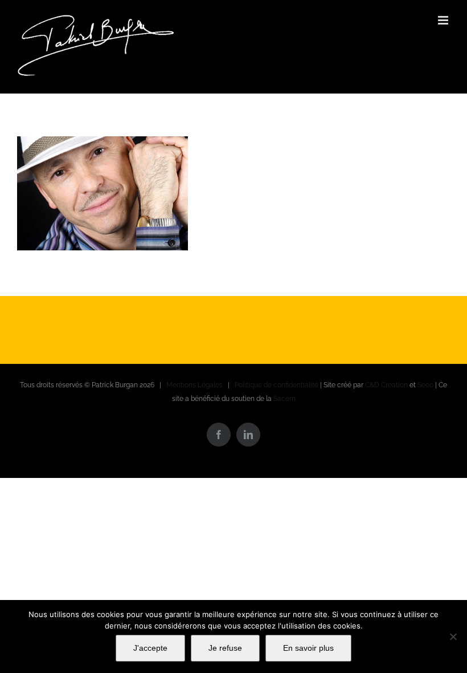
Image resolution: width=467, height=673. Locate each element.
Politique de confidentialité (276, 385)
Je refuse (225, 647)
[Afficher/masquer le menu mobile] (444, 20)
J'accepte (150, 647)
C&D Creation (386, 385)
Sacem (284, 399)
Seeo (425, 385)
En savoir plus (308, 647)
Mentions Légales (194, 385)
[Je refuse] (452, 636)
